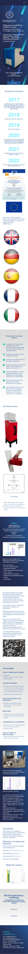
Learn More (14, 83)
